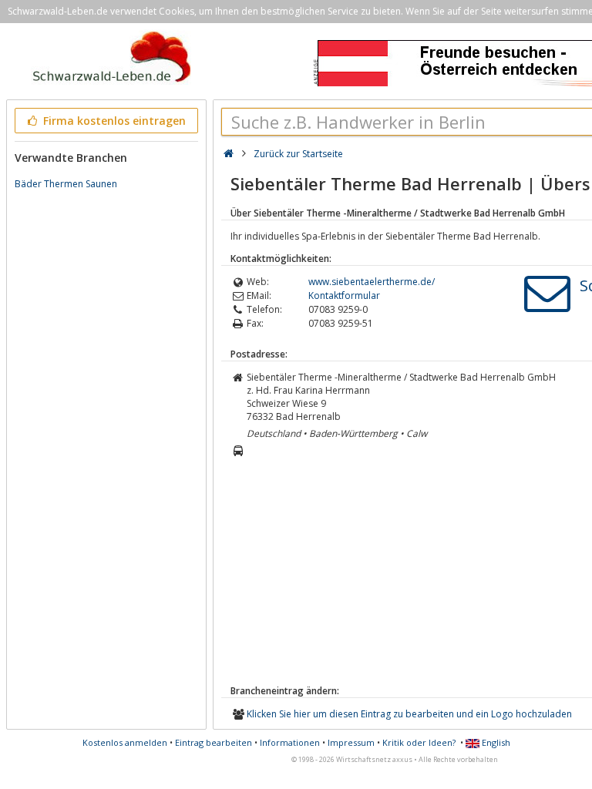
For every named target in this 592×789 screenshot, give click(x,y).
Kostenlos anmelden (124, 742)
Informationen (290, 742)
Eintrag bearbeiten (213, 742)
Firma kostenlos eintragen (113, 120)
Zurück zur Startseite (298, 153)
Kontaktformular (344, 295)
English (494, 742)
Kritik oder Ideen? (419, 742)
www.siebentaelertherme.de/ (371, 281)
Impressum (351, 742)
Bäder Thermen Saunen (66, 183)
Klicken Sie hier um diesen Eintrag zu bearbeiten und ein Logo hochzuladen (409, 713)
